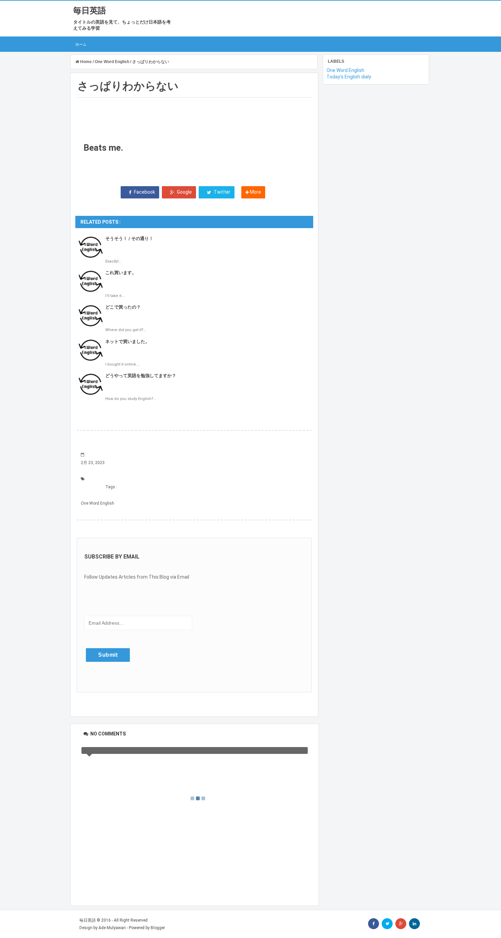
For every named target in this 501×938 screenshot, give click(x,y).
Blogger (158, 927)
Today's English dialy (349, 76)
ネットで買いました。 (127, 341)
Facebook (144, 192)
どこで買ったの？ (123, 307)
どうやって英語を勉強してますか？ (140, 375)
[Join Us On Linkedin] (414, 923)
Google (184, 192)
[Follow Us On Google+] (400, 923)
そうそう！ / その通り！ (129, 238)
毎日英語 (89, 10)
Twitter (221, 192)
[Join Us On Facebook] (373, 923)
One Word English (97, 503)
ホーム (81, 44)
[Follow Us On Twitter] (387, 923)
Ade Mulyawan (112, 927)
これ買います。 (120, 272)
